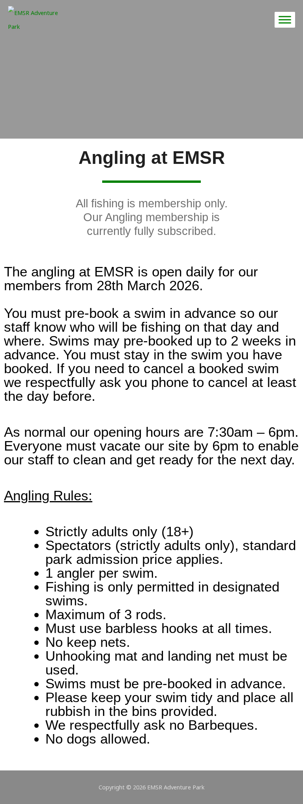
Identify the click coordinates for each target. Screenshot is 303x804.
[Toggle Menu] (285, 19)
